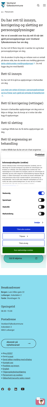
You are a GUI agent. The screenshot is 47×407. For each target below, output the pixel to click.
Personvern (9, 12)
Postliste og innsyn (11, 366)
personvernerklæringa (9, 185)
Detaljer (37, 223)
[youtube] (23, 389)
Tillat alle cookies (23, 229)
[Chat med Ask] (40, 402)
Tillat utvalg (23, 243)
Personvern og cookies (13, 375)
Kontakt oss (8, 362)
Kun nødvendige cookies (23, 250)
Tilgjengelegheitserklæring (14, 372)
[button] (44, 5)
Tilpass (22, 236)
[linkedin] (15, 389)
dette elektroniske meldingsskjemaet (17, 63)
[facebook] (2, 389)
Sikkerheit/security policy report (16, 378)
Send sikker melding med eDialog (17, 359)
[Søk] (38, 5)
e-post (10, 356)
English (6, 369)
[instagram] (9, 389)
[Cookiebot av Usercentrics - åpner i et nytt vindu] (34, 155)
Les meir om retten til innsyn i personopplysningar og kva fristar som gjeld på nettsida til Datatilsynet (22, 91)
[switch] (41, 200)
